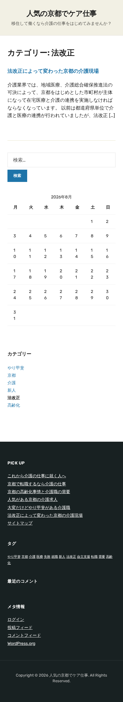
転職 (94, 557)
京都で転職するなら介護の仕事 (36, 484)
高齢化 (13, 405)
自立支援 (83, 557)
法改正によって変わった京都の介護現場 (53, 71)
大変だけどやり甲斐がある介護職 (38, 507)
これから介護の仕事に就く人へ (36, 475)
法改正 (13, 397)
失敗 (47, 557)
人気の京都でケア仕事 (61, 13)
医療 (39, 557)
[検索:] (61, 160)
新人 (11, 390)
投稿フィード (20, 627)
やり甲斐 (15, 367)
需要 (102, 557)
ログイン (15, 619)
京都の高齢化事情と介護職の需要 (38, 491)
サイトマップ (20, 523)
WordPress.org (21, 643)
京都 (11, 375)
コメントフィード (24, 635)
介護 (11, 382)
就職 (54, 557)
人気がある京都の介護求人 (32, 499)
